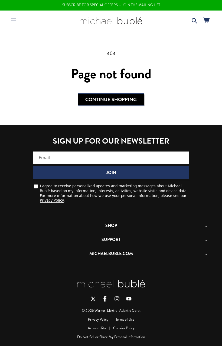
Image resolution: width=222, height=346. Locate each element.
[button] (13, 21)
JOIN (111, 172)
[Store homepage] (111, 283)
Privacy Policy (52, 200)
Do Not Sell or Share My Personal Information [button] (111, 337)
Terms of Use (125, 319)
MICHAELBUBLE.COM (111, 253)
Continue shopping (111, 99)
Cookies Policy (124, 328)
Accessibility (97, 328)
